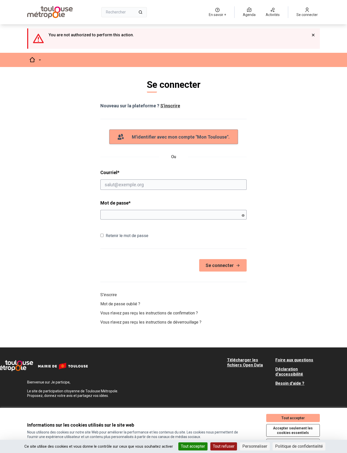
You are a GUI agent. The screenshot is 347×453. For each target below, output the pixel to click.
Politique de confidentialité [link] (299, 446)
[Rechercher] (140, 12)
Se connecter (220, 265)
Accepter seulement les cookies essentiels (293, 430)
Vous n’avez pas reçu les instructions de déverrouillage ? (150, 322)
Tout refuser (223, 446)
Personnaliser (254, 446)
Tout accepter (193, 446)
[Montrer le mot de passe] (243, 215)
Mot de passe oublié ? (120, 303)
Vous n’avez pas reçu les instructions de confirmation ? (149, 313)
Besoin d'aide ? (289, 383)
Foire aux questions (294, 360)
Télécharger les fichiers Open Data (245, 362)
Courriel (129, 172)
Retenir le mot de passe (127, 235)
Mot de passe (115, 203)
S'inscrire (170, 105)
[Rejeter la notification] (313, 35)
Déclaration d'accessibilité (289, 372)
